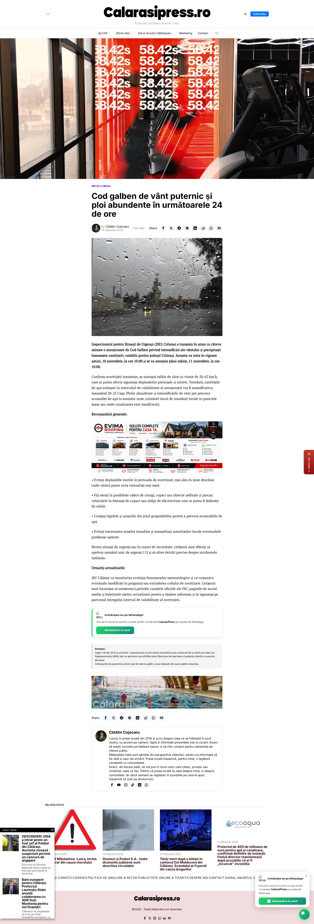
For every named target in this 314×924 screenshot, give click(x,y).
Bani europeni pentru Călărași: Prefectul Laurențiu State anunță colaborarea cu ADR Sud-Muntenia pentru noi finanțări (35, 893)
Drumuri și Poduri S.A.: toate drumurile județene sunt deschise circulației (125, 862)
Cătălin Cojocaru (117, 226)
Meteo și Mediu (101, 186)
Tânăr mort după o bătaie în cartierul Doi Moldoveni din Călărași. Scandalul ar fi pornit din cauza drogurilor (183, 864)
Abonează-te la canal (117, 630)
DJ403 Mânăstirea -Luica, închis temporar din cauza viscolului (71, 860)
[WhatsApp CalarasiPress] (304, 914)
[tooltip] (163, 228)
